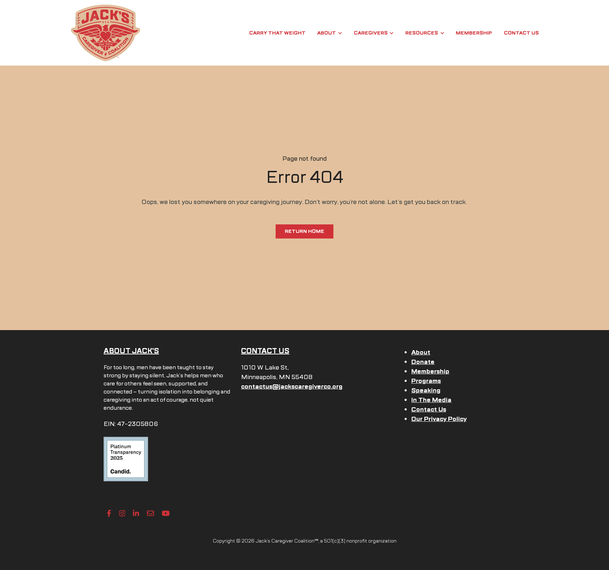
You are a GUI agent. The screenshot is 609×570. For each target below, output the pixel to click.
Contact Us (521, 33)
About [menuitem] (420, 352)
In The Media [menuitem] (431, 400)
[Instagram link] (122, 513)
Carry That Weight (277, 33)
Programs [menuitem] (426, 381)
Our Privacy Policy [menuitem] (439, 419)
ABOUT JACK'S (131, 351)
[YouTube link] (166, 513)
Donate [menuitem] (423, 362)
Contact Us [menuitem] (428, 409)
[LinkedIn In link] (136, 513)
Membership (474, 33)
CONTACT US (265, 351)
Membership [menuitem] (430, 371)
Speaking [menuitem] (426, 390)
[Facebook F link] (109, 513)
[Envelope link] (150, 513)
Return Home (304, 231)
